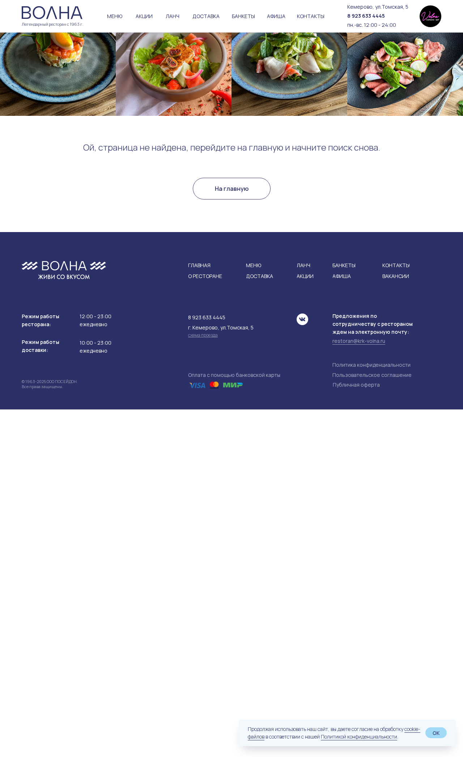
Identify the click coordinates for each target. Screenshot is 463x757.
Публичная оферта (356, 384)
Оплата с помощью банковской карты (234, 374)
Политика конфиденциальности (371, 364)
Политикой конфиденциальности (359, 736)
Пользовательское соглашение (372, 374)
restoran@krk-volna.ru (358, 340)
